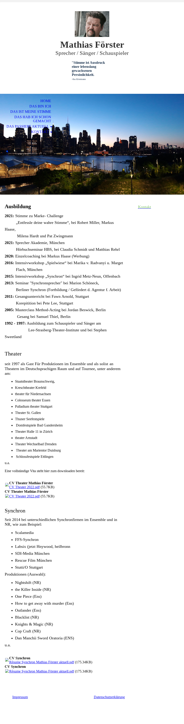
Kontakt (40, 132)
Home (45, 101)
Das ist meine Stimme (30, 112)
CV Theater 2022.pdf (24, 487)
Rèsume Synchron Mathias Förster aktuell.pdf (41, 662)
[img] (92, 24)
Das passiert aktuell (28, 126)
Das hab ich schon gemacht (32, 119)
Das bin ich (40, 106)
